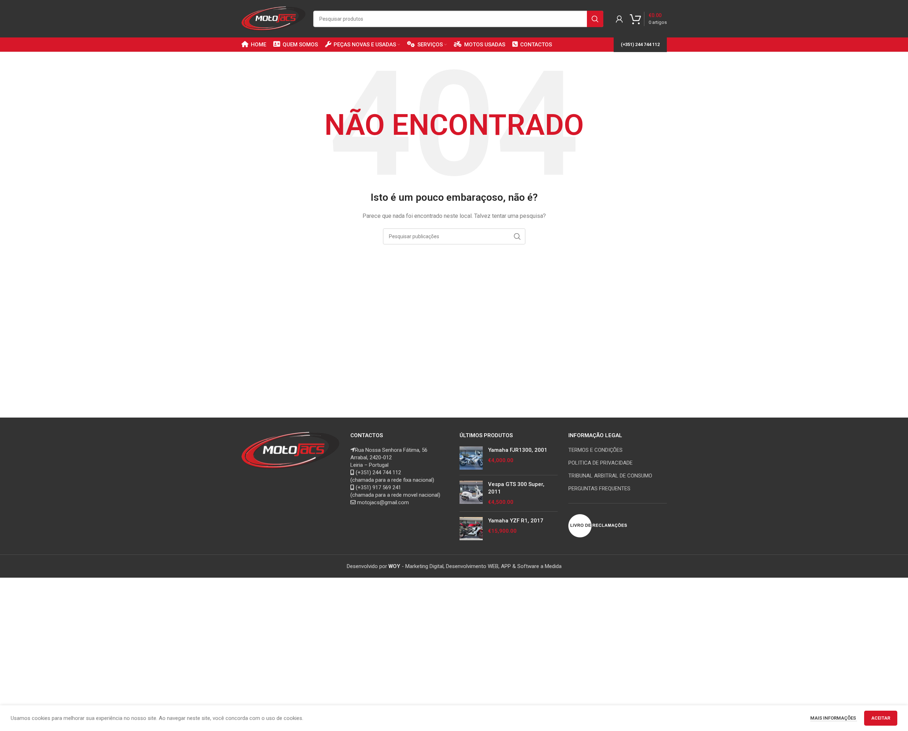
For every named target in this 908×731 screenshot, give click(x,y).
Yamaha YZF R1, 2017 (515, 520)
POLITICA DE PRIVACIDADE (600, 463)
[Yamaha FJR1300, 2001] (471, 458)
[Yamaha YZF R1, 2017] (471, 528)
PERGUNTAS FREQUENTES (599, 488)
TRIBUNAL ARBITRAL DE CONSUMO (610, 475)
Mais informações (833, 718)
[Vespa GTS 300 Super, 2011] (471, 493)
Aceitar (880, 718)
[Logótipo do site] (274, 18)
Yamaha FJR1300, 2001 (517, 450)
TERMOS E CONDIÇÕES (595, 450)
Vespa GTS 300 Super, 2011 (516, 488)
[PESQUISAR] (595, 19)
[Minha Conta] (619, 19)
